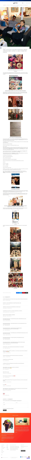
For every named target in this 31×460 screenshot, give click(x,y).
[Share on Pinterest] (23, 292)
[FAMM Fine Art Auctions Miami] (15, 201)
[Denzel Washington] (15, 180)
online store (10, 72)
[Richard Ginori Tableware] (15, 61)
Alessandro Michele (21, 139)
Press (1, 449)
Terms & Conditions (3, 447)
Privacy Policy (14, 400)
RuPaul (11, 208)
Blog (7, 447)
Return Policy (2, 451)
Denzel (3, 171)
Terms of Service (18, 400)
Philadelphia (4, 172)
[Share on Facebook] (17, 292)
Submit (5, 410)
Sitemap (2, 452)
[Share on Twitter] (20, 292)
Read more (2, 440)
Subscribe (23, 450)
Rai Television (5, 141)
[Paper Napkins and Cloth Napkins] (15, 82)
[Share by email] (26, 292)
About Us (2, 446)
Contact (2, 450)
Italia (18, 193)
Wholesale (8, 449)
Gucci (16, 139)
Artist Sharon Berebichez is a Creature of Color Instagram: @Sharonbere (7, 435)
